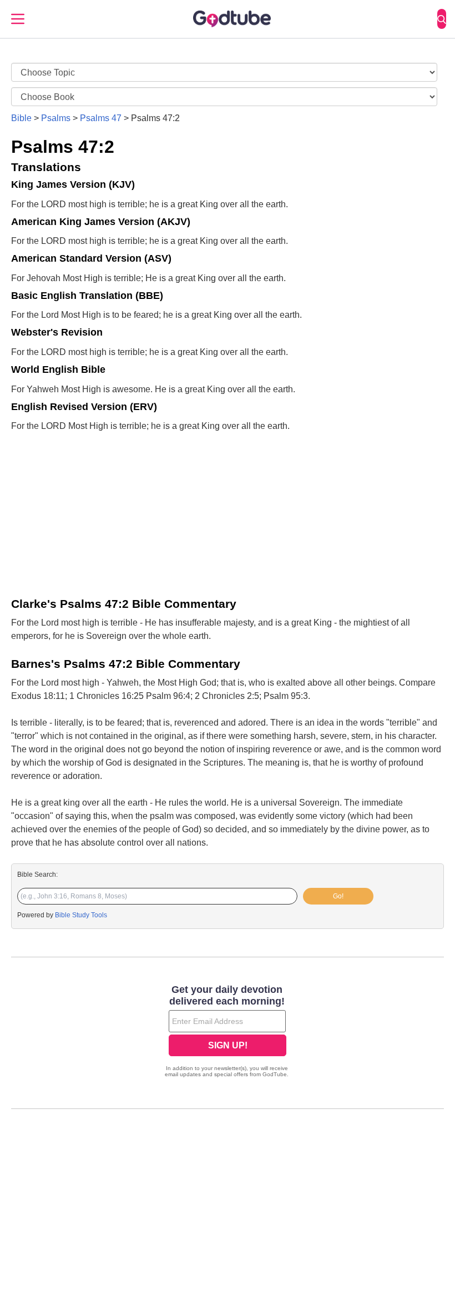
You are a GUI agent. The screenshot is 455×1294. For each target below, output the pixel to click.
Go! (338, 896)
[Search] (441, 19)
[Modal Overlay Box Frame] (227, 1032)
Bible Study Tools (81, 915)
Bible (21, 118)
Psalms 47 (101, 118)
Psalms (55, 118)
